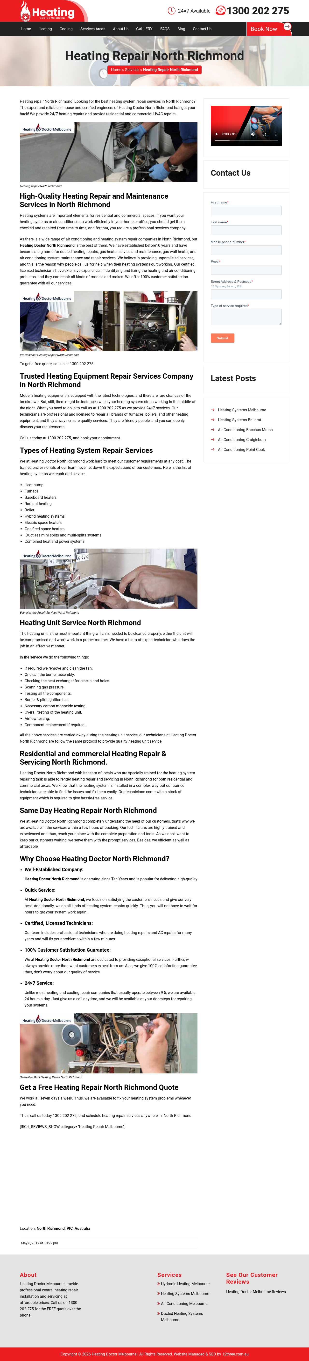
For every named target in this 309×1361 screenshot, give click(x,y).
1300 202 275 (257, 11)
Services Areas (92, 29)
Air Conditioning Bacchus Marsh (245, 429)
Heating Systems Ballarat (239, 420)
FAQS (165, 29)
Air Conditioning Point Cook (241, 449)
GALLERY (144, 29)
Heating (45, 29)
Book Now (264, 29)
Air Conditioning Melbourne (184, 1303)
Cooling (66, 29)
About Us (120, 29)
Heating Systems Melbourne (242, 410)
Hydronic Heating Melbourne (185, 1283)
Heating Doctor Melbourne (114, 1354)
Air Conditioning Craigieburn (242, 439)
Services (132, 69)
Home (26, 29)
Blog (181, 29)
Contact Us (202, 29)
